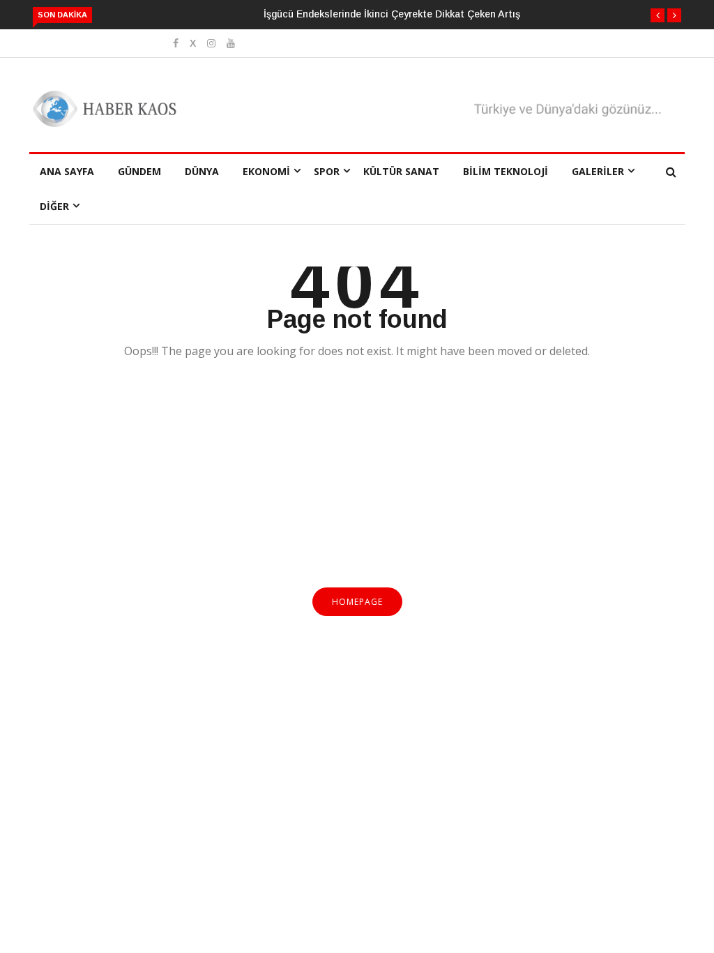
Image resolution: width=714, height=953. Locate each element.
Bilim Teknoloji (505, 171)
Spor (327, 171)
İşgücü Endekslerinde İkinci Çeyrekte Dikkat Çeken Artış (392, 14)
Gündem (139, 171)
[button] (657, 15)
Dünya (202, 171)
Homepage (357, 602)
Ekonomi (266, 171)
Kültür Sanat (401, 171)
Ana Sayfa (67, 171)
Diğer (54, 206)
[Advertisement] (357, 481)
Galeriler (598, 171)
